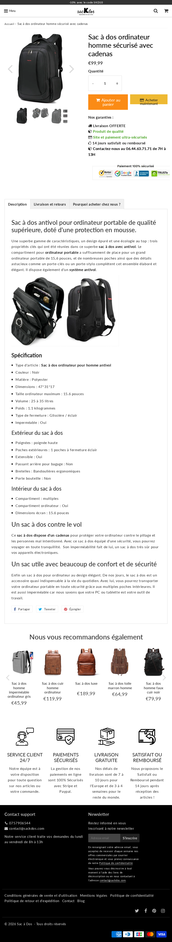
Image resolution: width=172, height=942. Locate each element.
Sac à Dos (24, 924)
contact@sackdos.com (26, 828)
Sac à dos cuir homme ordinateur (53, 687)
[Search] (156, 10)
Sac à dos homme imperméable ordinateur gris (19, 689)
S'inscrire (130, 838)
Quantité (95, 71)
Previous (9, 68)
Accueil (9, 24)
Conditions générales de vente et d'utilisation (40, 895)
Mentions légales (94, 895)
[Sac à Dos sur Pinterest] (154, 911)
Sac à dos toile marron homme (120, 685)
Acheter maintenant (149, 101)
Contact (68, 901)
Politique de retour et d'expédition (31, 901)
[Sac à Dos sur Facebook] (146, 911)
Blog (81, 901)
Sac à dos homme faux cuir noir (153, 687)
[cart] (167, 10)
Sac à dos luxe (86, 683)
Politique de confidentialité (116, 863)
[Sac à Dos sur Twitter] (137, 911)
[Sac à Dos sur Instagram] (163, 911)
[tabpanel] (22, 115)
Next (71, 68)
